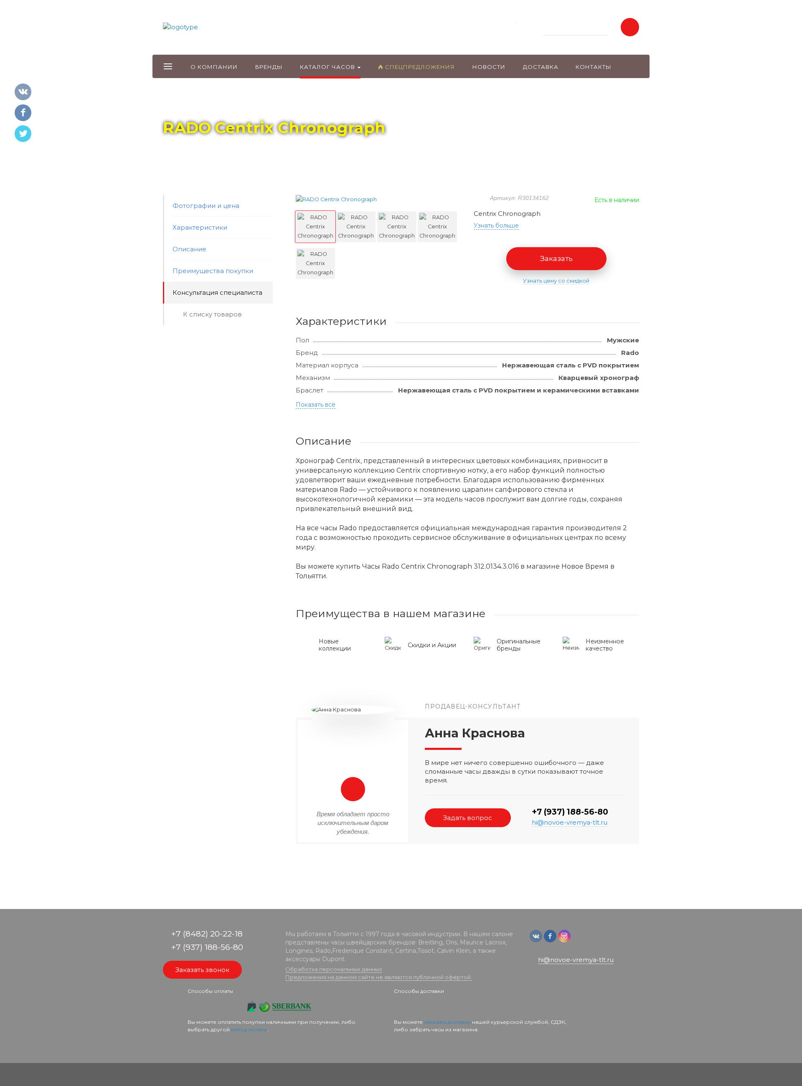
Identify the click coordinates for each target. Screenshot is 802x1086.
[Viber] (591, 940)
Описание (189, 249)
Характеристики (200, 227)
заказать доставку (447, 1022)
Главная (178, 104)
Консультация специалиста (217, 292)
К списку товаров (212, 314)
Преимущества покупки (213, 271)
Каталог (211, 104)
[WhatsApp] (579, 940)
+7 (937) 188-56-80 (570, 812)
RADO (241, 104)
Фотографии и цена (206, 206)
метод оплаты (249, 1029)
